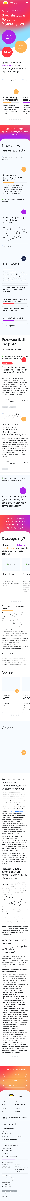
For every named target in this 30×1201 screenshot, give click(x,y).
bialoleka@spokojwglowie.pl (9, 1156)
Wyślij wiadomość (20, 46)
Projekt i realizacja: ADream (7, 1198)
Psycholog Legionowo (6, 1182)
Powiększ (15, 743)
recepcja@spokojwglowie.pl (9, 1139)
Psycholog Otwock (6, 1184)
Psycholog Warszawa (6, 1175)
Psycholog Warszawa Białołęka (8, 1177)
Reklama (17, 1166)
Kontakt (18, 1111)
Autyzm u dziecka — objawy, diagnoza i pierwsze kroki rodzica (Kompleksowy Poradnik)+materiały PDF (14, 429)
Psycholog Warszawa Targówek (8, 1180)
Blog (3, 1111)
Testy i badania (20, 1105)
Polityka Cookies (18, 1171)
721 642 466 (18, 1136)
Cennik (17, 1101)
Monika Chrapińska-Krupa (16, 811)
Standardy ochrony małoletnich (21, 1167)
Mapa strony (17, 1164)
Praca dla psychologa (6, 1186)
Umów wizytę (9, 37)
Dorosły (5, 407)
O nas (4, 1105)
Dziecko (13, 407)
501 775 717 (5, 1136)
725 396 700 (5, 1153)
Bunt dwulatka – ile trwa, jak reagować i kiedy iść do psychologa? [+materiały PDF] (14, 371)
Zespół (4, 1108)
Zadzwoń (7, 52)
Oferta (4, 1101)
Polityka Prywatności (19, 1169)
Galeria (17, 1108)
